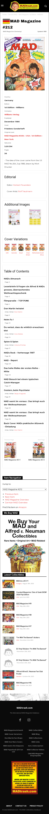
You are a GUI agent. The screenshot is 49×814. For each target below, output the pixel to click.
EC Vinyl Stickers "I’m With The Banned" (31, 649)
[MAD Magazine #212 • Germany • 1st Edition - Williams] (24, 63)
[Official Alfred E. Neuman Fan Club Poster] (8, 674)
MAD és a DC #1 (22, 581)
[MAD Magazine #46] (8, 686)
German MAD (12, 15)
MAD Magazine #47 (23, 626)
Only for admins (10, 472)
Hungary (19, 583)
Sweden (18, 676)
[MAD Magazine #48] (8, 618)
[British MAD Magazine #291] (28, 250)
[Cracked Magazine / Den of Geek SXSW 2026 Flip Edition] (8, 595)
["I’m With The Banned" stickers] (8, 640)
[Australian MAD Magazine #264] (14, 250)
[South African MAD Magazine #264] (42, 250)
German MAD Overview (16, 502)
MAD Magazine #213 (36, 460)
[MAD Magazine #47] (8, 629)
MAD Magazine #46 (23, 683)
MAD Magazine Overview (17, 500)
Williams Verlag (11, 114)
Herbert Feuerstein (22, 185)
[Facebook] (20, 720)
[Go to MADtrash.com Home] (24, 6)
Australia (14, 253)
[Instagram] (29, 720)
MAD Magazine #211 (12, 460)
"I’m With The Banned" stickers (28, 637)
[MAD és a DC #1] (8, 584)
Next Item (10, 497)
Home (4, 15)
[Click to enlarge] (14, 224)
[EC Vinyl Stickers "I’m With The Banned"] (8, 652)
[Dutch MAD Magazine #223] (35, 250)
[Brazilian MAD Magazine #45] (21, 250)
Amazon (23, 507)
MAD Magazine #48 (23, 615)
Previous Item (11, 494)
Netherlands (36, 253)
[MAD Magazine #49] (8, 606)
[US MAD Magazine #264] (7, 250)
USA (7, 253)
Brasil (21, 253)
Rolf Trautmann (25, 191)
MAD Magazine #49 (23, 604)
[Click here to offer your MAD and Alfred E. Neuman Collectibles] (24, 572)
